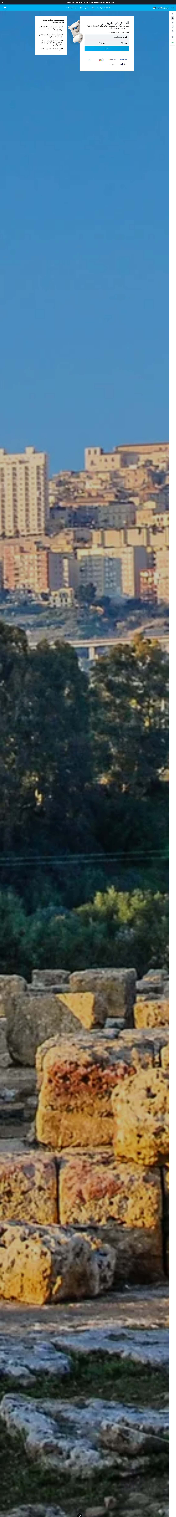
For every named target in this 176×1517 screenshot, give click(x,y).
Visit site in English (73, 2)
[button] (2, 2)
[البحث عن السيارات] (172, 22)
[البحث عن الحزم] (172, 27)
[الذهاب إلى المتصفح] (172, 31)
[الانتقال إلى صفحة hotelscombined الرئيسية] (161, 8)
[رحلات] (172, 37)
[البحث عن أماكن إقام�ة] (172, 18)
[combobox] (119, 32)
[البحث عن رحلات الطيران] (172, 14)
